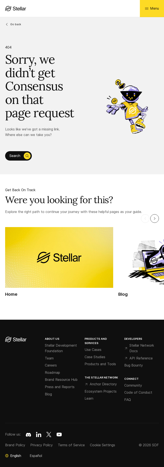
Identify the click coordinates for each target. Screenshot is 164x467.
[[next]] (154, 218)
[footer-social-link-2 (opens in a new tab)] (48, 434)
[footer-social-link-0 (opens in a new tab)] (28, 434)
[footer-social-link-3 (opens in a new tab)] (59, 434)
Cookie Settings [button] (102, 445)
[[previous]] (145, 218)
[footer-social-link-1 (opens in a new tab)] (38, 434)
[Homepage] (15, 340)
